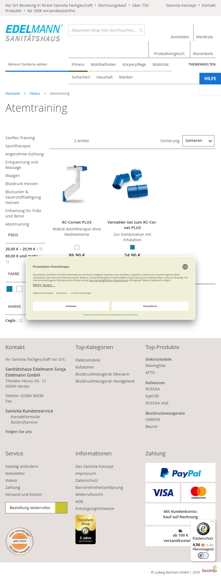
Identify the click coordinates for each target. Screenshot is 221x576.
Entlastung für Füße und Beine (23, 213)
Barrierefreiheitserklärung (99, 487)
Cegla (15, 320)
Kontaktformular (25, 416)
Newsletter (15, 473)
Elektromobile (87, 360)
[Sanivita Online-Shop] (36, 33)
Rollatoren (84, 367)
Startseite (13, 93)
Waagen (12, 175)
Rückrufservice (24, 422)
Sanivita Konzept (181, 5)
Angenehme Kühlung (24, 153)
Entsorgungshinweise (94, 508)
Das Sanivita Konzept (94, 466)
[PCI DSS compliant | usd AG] (19, 541)
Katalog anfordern (21, 466)
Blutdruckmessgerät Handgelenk (104, 381)
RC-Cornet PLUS (77, 222)
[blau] (9, 289)
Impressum (85, 473)
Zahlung (12, 487)
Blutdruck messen (21, 183)
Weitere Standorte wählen (27, 64)
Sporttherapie (17, 145)
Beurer (152, 426)
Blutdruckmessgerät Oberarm (102, 374)
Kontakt (209, 5)
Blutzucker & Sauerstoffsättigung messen (23, 197)
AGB (79, 501)
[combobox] (106, 30)
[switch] (203, 555)
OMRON (153, 419)
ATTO (150, 372)
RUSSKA (153, 388)
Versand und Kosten (23, 494)
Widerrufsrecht (89, 494)
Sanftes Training (20, 137)
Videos (11, 480)
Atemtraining (17, 224)
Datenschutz (86, 480)
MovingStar (156, 365)
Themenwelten (202, 64)
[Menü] (212, 522)
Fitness (35, 93)
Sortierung (169, 140)
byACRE (152, 395)
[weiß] (19, 289)
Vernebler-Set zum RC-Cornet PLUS (132, 225)
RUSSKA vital (157, 402)
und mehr (21, 258)
